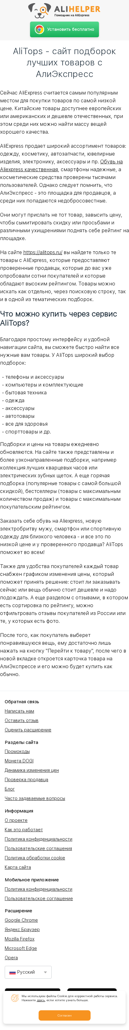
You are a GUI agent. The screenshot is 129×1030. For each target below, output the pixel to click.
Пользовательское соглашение (39, 898)
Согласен (64, 1015)
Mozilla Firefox (19, 938)
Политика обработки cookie (35, 857)
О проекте (16, 820)
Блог (10, 789)
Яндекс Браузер (22, 929)
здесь (41, 1000)
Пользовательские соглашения (38, 848)
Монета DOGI (19, 760)
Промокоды (17, 751)
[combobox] (28, 972)
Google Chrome (21, 920)
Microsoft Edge (21, 948)
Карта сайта (18, 867)
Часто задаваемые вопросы (35, 798)
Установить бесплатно (70, 29)
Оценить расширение (28, 729)
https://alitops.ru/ (42, 252)
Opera (11, 957)
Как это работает (24, 829)
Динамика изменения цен (32, 770)
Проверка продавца (26, 779)
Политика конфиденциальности (38, 839)
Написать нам (19, 711)
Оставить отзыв (22, 720)
